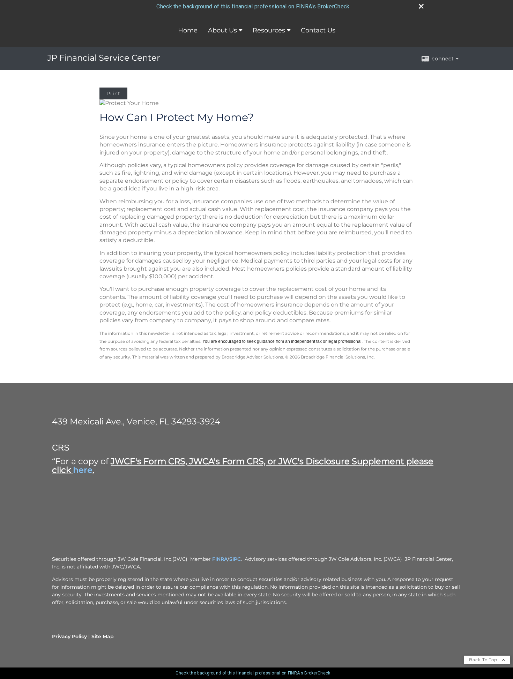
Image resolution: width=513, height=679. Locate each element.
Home (188, 30)
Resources (269, 30)
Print (113, 93)
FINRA (220, 559)
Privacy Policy (69, 636)
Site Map (102, 636)
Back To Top (484, 659)
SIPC (235, 559)
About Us (222, 30)
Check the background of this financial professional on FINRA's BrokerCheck (252, 6)
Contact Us (318, 30)
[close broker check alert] (421, 6)
